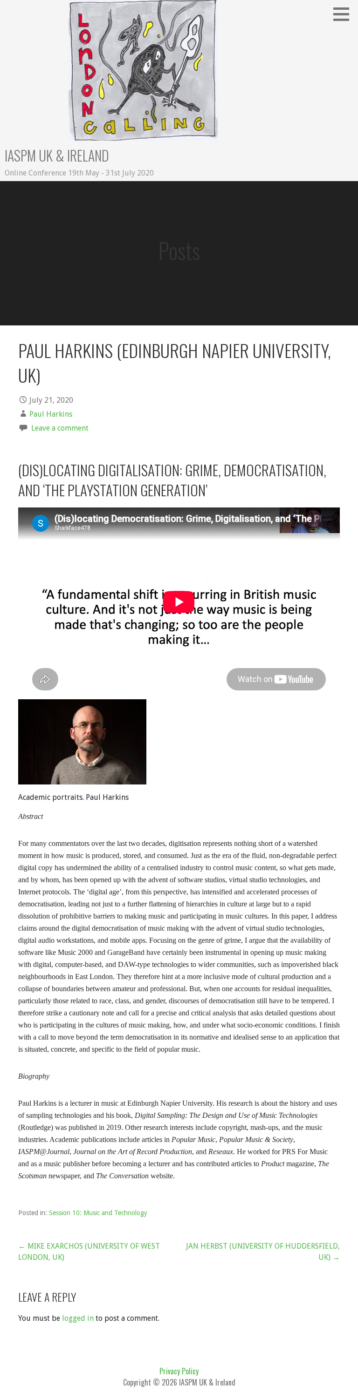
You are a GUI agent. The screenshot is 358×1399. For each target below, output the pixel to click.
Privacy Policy (179, 1371)
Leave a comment (60, 428)
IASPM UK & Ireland (57, 155)
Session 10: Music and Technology (98, 1213)
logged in (78, 1318)
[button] (344, 14)
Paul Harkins (50, 414)
